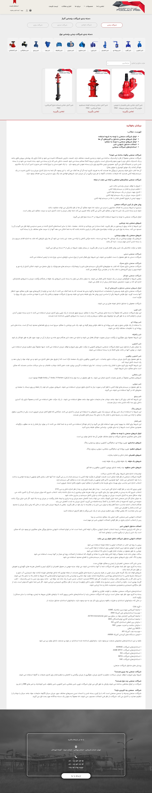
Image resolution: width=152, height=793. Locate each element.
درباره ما (78, 6)
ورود (22, 10)
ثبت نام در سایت (14, 10)
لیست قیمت (53, 6)
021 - (70, 764)
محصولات (89, 6)
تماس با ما (100, 6)
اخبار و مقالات (66, 6)
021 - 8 (71, 761)
